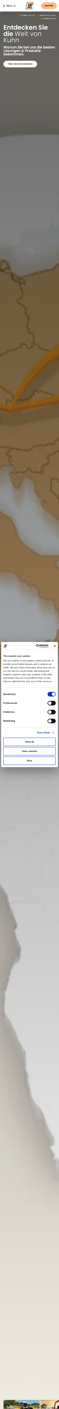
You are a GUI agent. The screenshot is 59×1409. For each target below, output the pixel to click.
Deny (29, 760)
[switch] (52, 703)
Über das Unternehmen (20, 63)
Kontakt (49, 5)
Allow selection (29, 751)
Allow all (29, 742)
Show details (43, 732)
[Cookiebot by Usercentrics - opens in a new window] (36, 646)
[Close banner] (55, 646)
